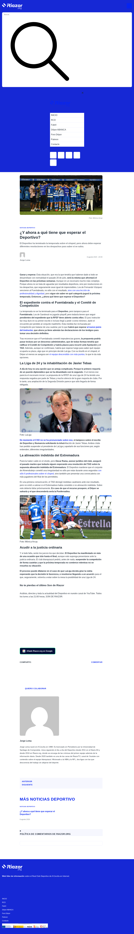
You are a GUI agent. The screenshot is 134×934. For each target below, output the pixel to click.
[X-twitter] (21, 883)
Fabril (4, 906)
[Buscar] (39, 52)
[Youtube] (5, 883)
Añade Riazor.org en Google (39, 651)
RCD (4, 902)
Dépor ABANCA (7, 910)
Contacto (5, 921)
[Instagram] (13, 883)
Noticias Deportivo (27, 227)
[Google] (44, 883)
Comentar (96, 662)
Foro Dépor (6, 913)
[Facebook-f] (37, 883)
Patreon (5, 917)
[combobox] (14, 14)
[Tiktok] (29, 883)
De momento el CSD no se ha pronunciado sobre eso (46, 440)
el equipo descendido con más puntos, (67, 354)
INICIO (4, 899)
